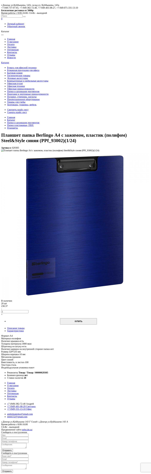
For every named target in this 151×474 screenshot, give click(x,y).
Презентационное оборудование (23, 99)
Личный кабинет (15, 24)
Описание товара (15, 328)
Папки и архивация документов (23, 91)
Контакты (12, 52)
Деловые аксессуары (17, 78)
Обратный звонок (16, 26)
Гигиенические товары (18, 75)
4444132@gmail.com (17, 416)
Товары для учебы (16, 102)
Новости (11, 57)
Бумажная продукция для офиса (23, 70)
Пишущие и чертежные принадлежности (28, 94)
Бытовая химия (14, 73)
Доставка (11, 47)
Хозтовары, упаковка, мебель (21, 104)
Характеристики (15, 331)
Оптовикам (13, 49)
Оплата (10, 44)
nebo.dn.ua (27, 429)
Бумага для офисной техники (22, 67)
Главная (11, 39)
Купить (78, 321)
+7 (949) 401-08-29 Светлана (21, 406)
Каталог (5, 62)
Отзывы (11, 55)
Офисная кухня (15, 83)
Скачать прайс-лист (17, 112)
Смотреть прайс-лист (17, 109)
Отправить (7, 450)
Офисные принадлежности (20, 89)
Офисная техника (16, 86)
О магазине (13, 41)
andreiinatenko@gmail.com (20, 414)
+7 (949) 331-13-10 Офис (19, 409)
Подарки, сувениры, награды (22, 96)
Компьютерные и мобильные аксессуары (27, 81)
